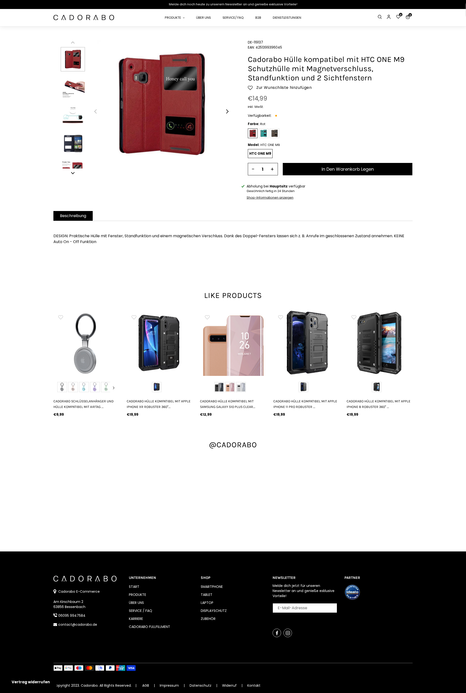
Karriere (136, 618)
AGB (145, 685)
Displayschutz (214, 610)
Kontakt (253, 685)
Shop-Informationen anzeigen (270, 197)
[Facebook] (277, 633)
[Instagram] (287, 633)
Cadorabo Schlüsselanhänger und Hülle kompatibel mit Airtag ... (83, 404)
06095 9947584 (71, 615)
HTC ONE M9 (260, 153)
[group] (86, 343)
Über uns (136, 602)
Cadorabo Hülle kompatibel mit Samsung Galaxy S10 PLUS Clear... (227, 404)
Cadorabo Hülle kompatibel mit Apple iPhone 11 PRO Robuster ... (305, 404)
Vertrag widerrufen (31, 682)
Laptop (207, 602)
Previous (59, 387)
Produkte (137, 594)
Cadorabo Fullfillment (149, 626)
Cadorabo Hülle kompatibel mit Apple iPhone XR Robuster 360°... (159, 404)
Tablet (206, 594)
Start (134, 586)
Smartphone (212, 586)
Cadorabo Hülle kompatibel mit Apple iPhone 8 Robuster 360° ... (378, 404)
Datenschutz (201, 685)
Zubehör (208, 618)
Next (113, 387)
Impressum (170, 685)
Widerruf (230, 685)
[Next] (227, 111)
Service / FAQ (140, 610)
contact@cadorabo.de (77, 624)
